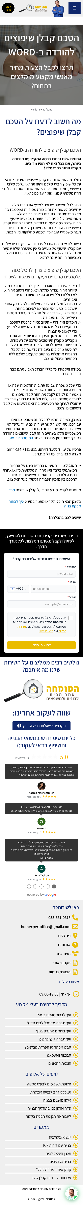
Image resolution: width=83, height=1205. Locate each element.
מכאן (11, 490)
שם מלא (70, 566)
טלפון (72, 581)
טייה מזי (41, 828)
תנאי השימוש (46, 631)
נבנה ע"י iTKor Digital (41, 1199)
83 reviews (22, 758)
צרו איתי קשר (41, 645)
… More (13, 775)
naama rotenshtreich (41, 793)
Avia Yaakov (41, 875)
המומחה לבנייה (21, 438)
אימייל (71, 597)
